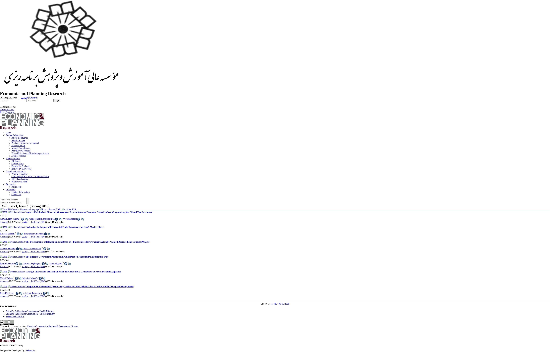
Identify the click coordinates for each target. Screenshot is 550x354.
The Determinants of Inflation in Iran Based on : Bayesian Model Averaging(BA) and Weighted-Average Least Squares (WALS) (87, 242)
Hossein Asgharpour (32, 263)
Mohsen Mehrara (7, 248)
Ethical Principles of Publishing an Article (30, 153)
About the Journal (19, 138)
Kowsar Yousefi (7, 233)
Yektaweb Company (15, 316)
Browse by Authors (20, 166)
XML (281, 304)
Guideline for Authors (15, 171)
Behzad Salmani (7, 263)
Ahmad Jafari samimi (9, 219)
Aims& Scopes (18, 140)
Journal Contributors (20, 148)
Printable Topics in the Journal (25, 143)
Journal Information (14, 135)
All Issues (15, 161)
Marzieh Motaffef (30, 278)
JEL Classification (19, 179)
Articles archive (13, 158)
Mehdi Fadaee (6, 278)
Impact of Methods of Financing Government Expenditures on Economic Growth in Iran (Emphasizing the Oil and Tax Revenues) (88, 212)
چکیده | (26, 222)
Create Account (7, 109)
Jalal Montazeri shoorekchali (42, 219)
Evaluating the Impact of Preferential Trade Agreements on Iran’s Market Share (64, 227)
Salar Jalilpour (55, 263)
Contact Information (20, 192)
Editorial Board (18, 145)
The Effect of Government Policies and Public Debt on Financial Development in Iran (66, 257)
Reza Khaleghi (6, 293)
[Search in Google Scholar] (22, 219)
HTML (274, 304)
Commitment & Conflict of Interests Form (30, 176)
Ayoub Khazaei (70, 219)
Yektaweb (30, 350)
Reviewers (10, 184)
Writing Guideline (19, 174)
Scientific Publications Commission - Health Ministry (30, 311)
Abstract (4, 222)
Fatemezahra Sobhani (34, 233)
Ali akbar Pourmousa (32, 293)
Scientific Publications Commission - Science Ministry (30, 314)
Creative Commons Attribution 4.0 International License (52, 326)
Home (8, 132)
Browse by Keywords (21, 169)
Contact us (10, 189)
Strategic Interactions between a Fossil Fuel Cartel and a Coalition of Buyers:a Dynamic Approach (73, 271)
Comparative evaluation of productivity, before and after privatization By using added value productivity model (79, 286)
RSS (287, 304)
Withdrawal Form (19, 181)
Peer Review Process (21, 150)
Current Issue (17, 163)
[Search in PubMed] (26, 219)
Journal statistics (18, 156)
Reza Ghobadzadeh (32, 248)
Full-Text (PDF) (38, 222)
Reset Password (7, 112)
